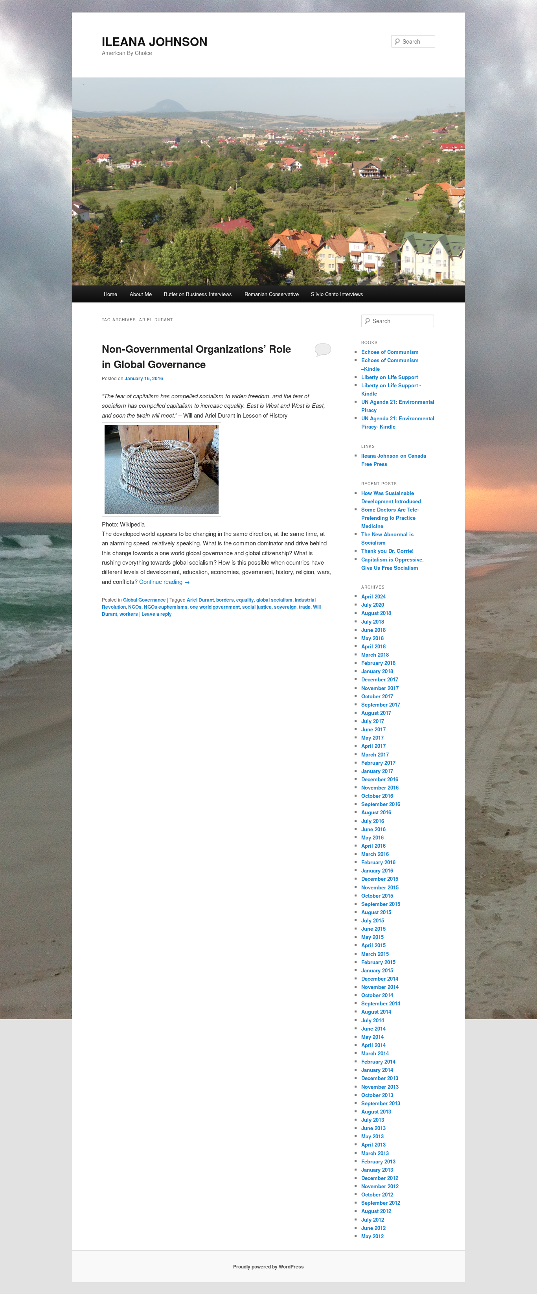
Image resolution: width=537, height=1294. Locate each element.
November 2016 (380, 787)
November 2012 (380, 1186)
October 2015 (377, 895)
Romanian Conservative (272, 294)
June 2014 (373, 1028)
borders (225, 599)
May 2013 (372, 1136)
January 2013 (377, 1169)
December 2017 (379, 679)
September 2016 (380, 804)
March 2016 (375, 854)
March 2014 (375, 1053)
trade (305, 606)
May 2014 (372, 1036)
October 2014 (377, 995)
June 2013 (373, 1128)
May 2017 (372, 737)
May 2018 (372, 638)
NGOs (135, 606)
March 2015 (375, 953)
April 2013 (373, 1144)
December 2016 (379, 779)
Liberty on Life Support (389, 377)
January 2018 (377, 671)
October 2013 (377, 1095)
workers (129, 613)
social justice (257, 606)
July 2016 (372, 821)
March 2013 (375, 1153)
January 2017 (377, 771)
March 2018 (375, 654)
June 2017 (373, 729)
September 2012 (380, 1202)
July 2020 (372, 604)
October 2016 (377, 795)
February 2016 (378, 862)
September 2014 (380, 1003)
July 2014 (372, 1020)
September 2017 (380, 704)
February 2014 (378, 1061)
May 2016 (372, 837)
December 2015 (379, 878)
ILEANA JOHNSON (155, 41)
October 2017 (377, 696)
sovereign (285, 606)
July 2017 (372, 721)
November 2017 (380, 688)
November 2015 (380, 887)
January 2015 (377, 970)
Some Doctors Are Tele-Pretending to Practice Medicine (390, 518)
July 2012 (372, 1219)
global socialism (274, 599)
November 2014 (380, 986)
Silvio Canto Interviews (337, 294)
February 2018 (378, 662)
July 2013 (372, 1119)
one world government (215, 606)
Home (110, 294)
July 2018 (372, 621)
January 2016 (377, 870)
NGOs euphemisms (166, 606)
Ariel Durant (200, 599)
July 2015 (372, 920)
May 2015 (372, 937)
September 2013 (380, 1103)
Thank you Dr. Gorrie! (387, 550)
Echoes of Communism (390, 351)
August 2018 (376, 613)
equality (245, 599)
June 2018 (373, 629)
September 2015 (380, 903)
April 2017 (373, 745)
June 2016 (373, 829)
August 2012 (376, 1211)
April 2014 (373, 1045)
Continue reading (164, 581)
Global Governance (144, 599)
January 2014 (377, 1069)
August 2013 (376, 1111)
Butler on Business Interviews (198, 294)
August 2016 (376, 812)
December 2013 (379, 1078)
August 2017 (376, 712)
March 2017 (375, 754)
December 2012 (379, 1178)
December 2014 (379, 978)
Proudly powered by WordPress (268, 1266)
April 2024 (373, 596)
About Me (141, 294)
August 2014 (376, 1011)
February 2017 (378, 762)
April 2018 (373, 646)
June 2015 (373, 928)
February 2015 (378, 962)
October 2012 (377, 1194)
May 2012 (372, 1236)
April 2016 (373, 845)
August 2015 (376, 912)
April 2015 (373, 945)
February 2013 (378, 1161)
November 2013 (380, 1086)
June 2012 (373, 1227)
